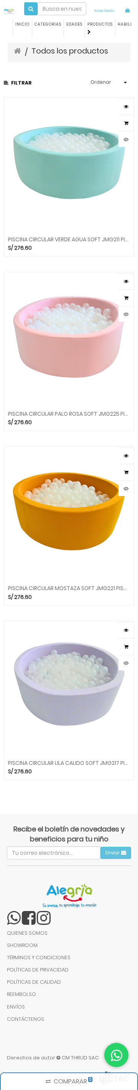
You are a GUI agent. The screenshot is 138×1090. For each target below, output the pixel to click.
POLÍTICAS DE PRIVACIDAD (38, 969)
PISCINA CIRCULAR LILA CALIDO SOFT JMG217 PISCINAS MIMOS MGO (69, 762)
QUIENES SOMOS (27, 933)
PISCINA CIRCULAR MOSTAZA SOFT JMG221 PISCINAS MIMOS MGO (69, 587)
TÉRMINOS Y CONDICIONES (39, 957)
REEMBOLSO (21, 994)
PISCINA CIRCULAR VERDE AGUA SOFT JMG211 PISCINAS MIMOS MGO (69, 239)
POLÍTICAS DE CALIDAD (34, 982)
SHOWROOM (22, 945)
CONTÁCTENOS (25, 1019)
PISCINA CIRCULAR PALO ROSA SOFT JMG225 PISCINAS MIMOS (69, 413)
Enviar (113, 852)
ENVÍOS (16, 1006)
